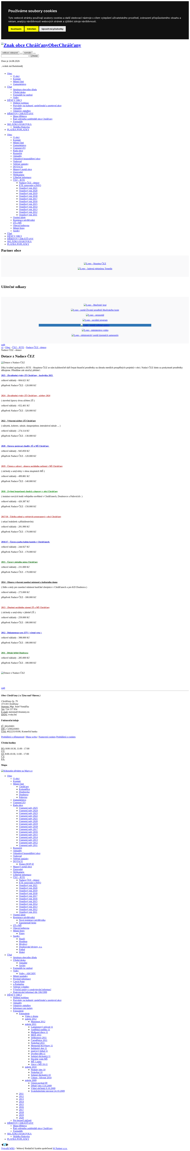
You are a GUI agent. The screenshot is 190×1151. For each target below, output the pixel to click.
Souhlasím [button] (16, 29)
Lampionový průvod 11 (42, 1027)
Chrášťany (24, 786)
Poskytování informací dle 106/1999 (30, 992)
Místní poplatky (20, 976)
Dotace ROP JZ (26, 864)
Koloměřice (24, 789)
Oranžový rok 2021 (28, 188)
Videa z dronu (31, 1016)
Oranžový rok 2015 (28, 204)
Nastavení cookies (47, 737)
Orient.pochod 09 (39, 1083)
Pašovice (23, 797)
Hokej (22, 952)
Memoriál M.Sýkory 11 (42, 1045)
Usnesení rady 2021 (28, 818)
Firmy (22, 933)
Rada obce (18, 150)
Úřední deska (19, 92)
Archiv (22, 965)
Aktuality (17, 108)
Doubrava (23, 794)
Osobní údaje (19, 217)
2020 (21, 1117)
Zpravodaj (18, 172)
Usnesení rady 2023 (28, 813)
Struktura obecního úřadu (25, 89)
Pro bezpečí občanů (22, 1120)
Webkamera (18, 174)
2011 (21, 1093)
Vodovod (17, 161)
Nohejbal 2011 (38, 1043)
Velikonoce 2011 (39, 1037)
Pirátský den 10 (38, 1069)
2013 (21, 1099)
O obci (16, 76)
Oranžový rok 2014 (28, 206)
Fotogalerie (18, 1011)
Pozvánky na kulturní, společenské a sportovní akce (37, 105)
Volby (16, 97)
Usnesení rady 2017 (28, 829)
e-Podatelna (18, 984)
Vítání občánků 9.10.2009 (43, 1088)
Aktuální (23, 963)
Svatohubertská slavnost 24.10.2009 (48, 1091)
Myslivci (23, 944)
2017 (21, 1109)
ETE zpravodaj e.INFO (30, 185)
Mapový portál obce (22, 169)
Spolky (16, 231)
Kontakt (17, 79)
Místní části (18, 81)
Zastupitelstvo (19, 84)
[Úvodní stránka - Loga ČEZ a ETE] (95, 263)
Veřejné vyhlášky (21, 987)
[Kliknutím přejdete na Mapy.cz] (17, 771)
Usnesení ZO (19, 148)
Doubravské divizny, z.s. (30, 947)
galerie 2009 (31, 1080)
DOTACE (18, 166)
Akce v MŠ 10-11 (39, 1064)
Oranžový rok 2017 (28, 198)
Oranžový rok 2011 (28, 214)
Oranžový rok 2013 (28, 209)
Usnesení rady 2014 (28, 837)
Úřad (9, 87)
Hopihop (23, 941)
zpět (3, 344)
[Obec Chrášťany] (24, 45)
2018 (21, 1112)
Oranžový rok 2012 (28, 212)
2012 (21, 1096)
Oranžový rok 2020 (28, 190)
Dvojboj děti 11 (38, 1053)
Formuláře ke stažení (23, 95)
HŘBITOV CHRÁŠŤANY (20, 113)
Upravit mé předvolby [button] (52, 29)
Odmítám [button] (31, 29)
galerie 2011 (30, 1024)
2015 (21, 1104)
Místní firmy (19, 228)
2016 (21, 1107)
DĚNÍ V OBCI (14, 100)
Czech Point (18, 981)
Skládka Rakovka (21, 127)
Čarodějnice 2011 (39, 1040)
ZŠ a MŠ (17, 223)
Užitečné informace (22, 177)
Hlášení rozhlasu (21, 103)
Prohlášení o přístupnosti (12, 737)
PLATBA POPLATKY (18, 129)
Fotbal (22, 949)
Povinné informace (22, 979)
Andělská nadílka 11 (40, 1029)
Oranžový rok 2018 (28, 196)
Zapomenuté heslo (27, 922)
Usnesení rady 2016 (28, 832)
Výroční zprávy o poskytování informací (32, 989)
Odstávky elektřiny (22, 111)
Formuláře (18, 121)
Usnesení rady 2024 (28, 810)
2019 (21, 1115)
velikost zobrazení (10, 53)
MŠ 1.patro (36, 1061)
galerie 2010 (31, 1067)
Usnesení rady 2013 (28, 840)
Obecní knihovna (21, 225)
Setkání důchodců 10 (41, 1075)
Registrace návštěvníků (24, 220)
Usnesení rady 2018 (28, 826)
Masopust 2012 (38, 1021)
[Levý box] (95, 305)
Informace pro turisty (23, 1008)
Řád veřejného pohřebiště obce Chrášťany (33, 119)
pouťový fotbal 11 (39, 1051)
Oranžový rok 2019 (28, 193)
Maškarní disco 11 (39, 1032)
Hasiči (22, 939)
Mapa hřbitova (20, 116)
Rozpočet (17, 153)
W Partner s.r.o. (60, 1148)
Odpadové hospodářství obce (26, 158)
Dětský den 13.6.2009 (41, 1085)
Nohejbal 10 (36, 1072)
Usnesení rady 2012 (28, 842)
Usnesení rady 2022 (28, 816)
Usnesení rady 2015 (28, 834)
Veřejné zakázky (20, 164)
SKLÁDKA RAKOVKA (19, 124)
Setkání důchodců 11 (40, 1056)
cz (2, 347)
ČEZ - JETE (19, 180)
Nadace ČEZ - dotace (29, 182)
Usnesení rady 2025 (28, 808)
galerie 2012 (31, 1019)
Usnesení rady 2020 (28, 821)
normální (27, 53)
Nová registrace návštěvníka (32, 920)
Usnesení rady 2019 (28, 824)
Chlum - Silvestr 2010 (41, 1077)
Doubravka (24, 792)
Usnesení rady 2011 (28, 845)
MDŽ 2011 (36, 1035)
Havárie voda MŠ (39, 1059)
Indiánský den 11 (39, 1048)
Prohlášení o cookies (66, 737)
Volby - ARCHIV (27, 973)
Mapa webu (31, 737)
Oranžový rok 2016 (28, 201)
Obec (9, 73)
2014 (21, 1101)
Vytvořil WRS (8, 1148)
